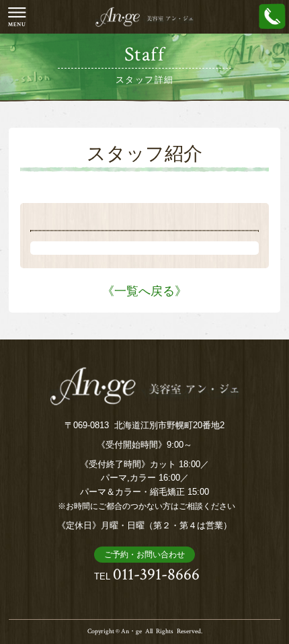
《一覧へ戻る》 (144, 291)
